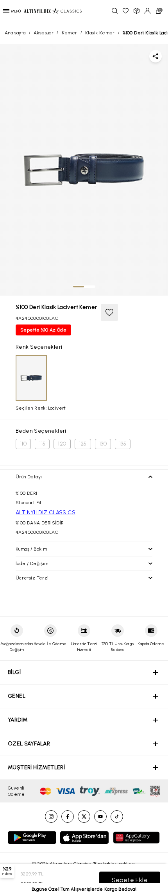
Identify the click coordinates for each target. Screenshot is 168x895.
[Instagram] (51, 816)
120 (62, 443)
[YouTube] (100, 816)
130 (103, 443)
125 (83, 443)
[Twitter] (84, 816)
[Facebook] (67, 816)
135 (122, 443)
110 (23, 443)
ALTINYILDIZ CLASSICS (45, 512)
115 (42, 443)
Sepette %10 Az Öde (43, 330)
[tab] (78, 286)
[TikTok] (117, 816)
